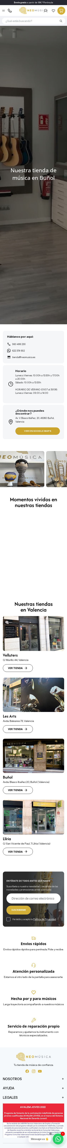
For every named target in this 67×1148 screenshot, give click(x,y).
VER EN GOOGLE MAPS (37, 431)
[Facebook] (27, 1071)
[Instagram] (33, 1071)
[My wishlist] (53, 11)
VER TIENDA (15, 668)
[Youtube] (40, 1071)
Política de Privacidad (44, 919)
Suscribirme (18, 909)
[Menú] (4, 11)
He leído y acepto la (34, 919)
